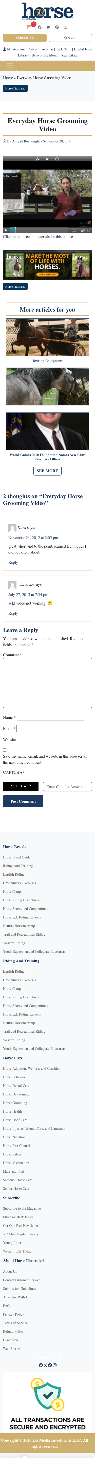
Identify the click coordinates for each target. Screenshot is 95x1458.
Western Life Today (17, 1251)
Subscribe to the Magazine (22, 1208)
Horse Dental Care (16, 1085)
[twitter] (48, 27)
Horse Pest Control (16, 1145)
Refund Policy (13, 1331)
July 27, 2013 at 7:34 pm (28, 594)
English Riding (14, 874)
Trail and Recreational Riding (24, 934)
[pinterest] (57, 27)
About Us (10, 1271)
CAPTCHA (14, 772)
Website (9, 739)
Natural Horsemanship (19, 925)
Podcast (33, 49)
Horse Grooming (15, 1102)
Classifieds (10, 1339)
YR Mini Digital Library (21, 1234)
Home (8, 77)
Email (9, 728)
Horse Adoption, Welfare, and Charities (31, 1068)
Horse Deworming (16, 1094)
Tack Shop (63, 49)
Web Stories (11, 1348)
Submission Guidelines (19, 1288)
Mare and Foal (13, 1171)
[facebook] (40, 27)
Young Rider (12, 1242)
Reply (13, 562)
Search (71, 38)
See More (47, 470)
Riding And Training (18, 865)
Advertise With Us (16, 1297)
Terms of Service (15, 1322)
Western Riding (14, 942)
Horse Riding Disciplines (21, 900)
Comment (12, 654)
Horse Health (12, 1111)
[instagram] (65, 27)
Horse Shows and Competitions (25, 908)
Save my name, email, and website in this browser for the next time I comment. (45, 759)
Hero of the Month (45, 55)
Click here (11, 236)
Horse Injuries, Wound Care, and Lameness (34, 1128)
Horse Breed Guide (16, 857)
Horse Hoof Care (15, 1119)
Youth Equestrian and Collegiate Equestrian (34, 951)
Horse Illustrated (15, 88)
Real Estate (69, 55)
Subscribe (25, 38)
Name (9, 717)
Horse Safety (12, 1154)
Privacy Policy (13, 1314)
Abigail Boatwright (26, 141)
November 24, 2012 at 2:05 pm (33, 537)
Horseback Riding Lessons (22, 917)
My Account (15, 49)
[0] (28, 26)
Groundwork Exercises (19, 882)
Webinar (47, 49)
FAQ (6, 1305)
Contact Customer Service (21, 1279)
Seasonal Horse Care (17, 1179)
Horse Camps (12, 891)
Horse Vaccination (16, 1162)
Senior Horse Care (16, 1188)
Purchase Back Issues (18, 1216)
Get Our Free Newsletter (20, 1225)
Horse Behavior (14, 1077)
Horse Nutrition (14, 1137)
